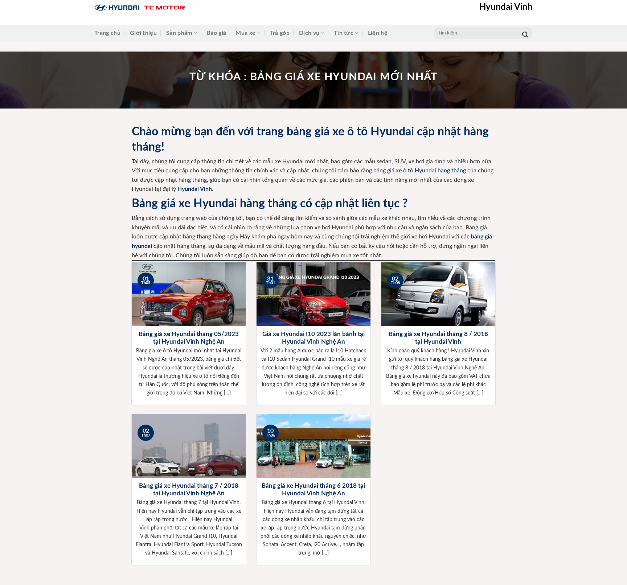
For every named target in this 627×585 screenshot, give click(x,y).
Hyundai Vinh (506, 7)
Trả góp (280, 33)
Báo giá (216, 33)
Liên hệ (378, 33)
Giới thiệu (143, 33)
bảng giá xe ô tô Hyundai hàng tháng (419, 170)
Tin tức (343, 33)
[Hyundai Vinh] (185, 7)
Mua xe (245, 33)
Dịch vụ (309, 33)
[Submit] (525, 33)
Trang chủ (107, 33)
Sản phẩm (179, 33)
